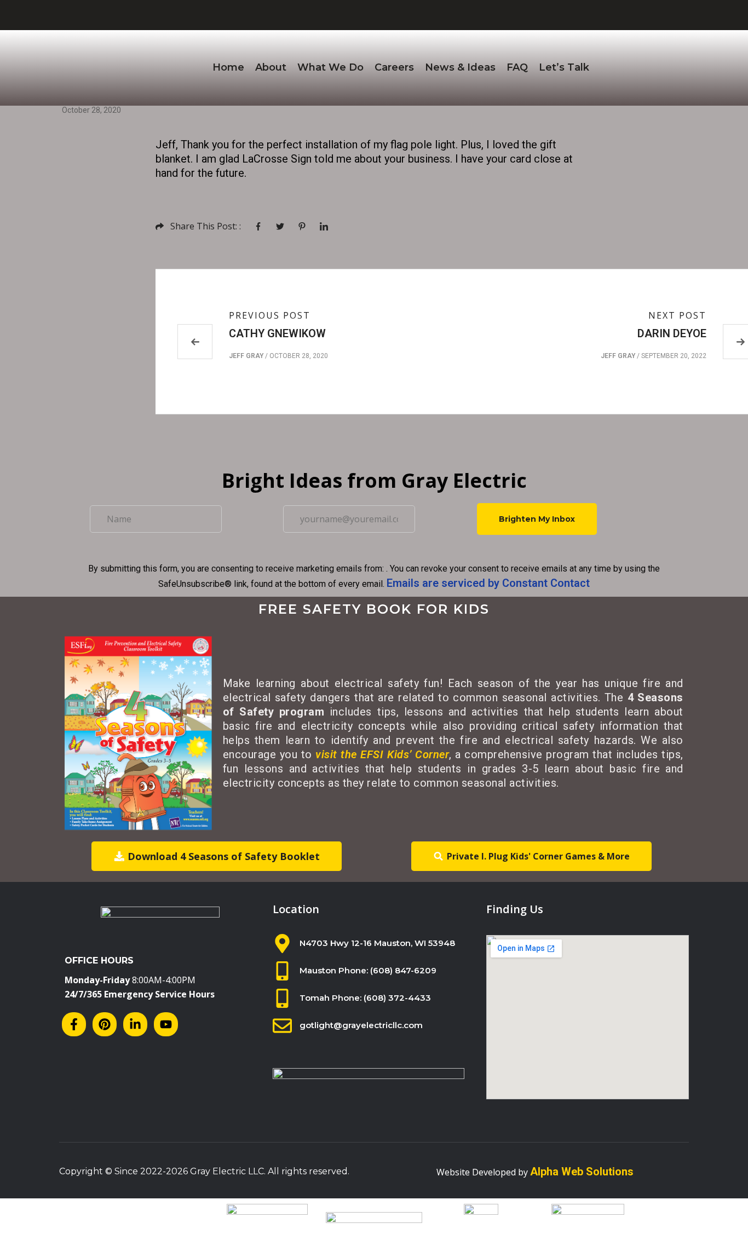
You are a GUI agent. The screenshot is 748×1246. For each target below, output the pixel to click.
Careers (394, 67)
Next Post (677, 315)
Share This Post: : (205, 226)
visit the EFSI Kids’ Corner (382, 754)
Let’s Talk (564, 67)
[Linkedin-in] (135, 1024)
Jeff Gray (246, 356)
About (270, 67)
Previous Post (269, 315)
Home (228, 67)
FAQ (517, 67)
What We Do (330, 67)
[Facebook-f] (74, 1024)
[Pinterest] (105, 1024)
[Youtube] (166, 1024)
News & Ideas (460, 67)
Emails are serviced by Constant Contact (488, 583)
